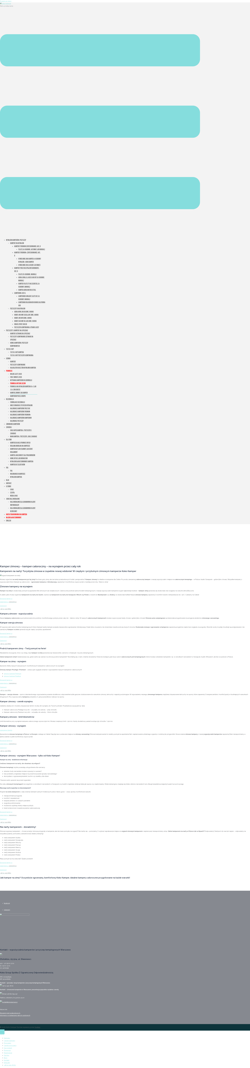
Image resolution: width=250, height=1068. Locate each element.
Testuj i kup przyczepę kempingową (21, 355)
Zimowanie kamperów (13, 424)
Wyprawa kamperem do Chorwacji (21, 380)
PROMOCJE (9, 371)
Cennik (8, 358)
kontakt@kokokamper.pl (9, 1002)
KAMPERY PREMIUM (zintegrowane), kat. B (27, 246)
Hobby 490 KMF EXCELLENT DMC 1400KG (26, 315)
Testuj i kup (10, 349)
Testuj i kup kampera (17, 352)
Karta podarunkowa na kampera (16, 514)
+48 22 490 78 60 (10, 1065)
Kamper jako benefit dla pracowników (22, 455)
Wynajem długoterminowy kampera (21, 461)
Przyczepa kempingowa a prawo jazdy (26, 327)
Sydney (37, 1027)
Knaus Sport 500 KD (20, 324)
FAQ (7, 467)
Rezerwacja (10, 399)
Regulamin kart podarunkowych (10, 1013)
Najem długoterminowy (13, 517)
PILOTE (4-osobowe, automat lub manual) (31, 249)
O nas (12, 489)
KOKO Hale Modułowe (13, 499)
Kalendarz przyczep (17, 421)
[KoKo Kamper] (5, 3)
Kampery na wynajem (17, 243)
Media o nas (14, 496)
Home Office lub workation (19, 458)
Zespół (12, 492)
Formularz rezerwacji (17, 402)
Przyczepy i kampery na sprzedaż (17, 330)
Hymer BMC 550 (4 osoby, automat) (29, 265)
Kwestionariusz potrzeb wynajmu (21, 405)
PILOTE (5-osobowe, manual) (27, 274)
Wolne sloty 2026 (16, 374)
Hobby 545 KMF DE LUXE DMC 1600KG (25, 321)
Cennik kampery (9, 1041)
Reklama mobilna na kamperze (20, 446)
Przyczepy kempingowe (17, 365)
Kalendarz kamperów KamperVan (21, 418)
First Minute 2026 (16, 377)
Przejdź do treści (5, 1)
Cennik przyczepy (10, 1045)
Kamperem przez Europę (18, 396)
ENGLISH (7, 1063)
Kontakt (9, 483)
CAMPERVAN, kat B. (20, 293)
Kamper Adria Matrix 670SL (27, 290)
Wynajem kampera (16, 477)
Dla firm (9, 439)
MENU (2, 1034)
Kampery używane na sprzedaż (20, 333)
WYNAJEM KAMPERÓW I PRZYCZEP (16, 240)
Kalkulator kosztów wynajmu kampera (23, 368)
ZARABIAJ (9, 427)
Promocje (7, 1050)
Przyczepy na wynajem (17, 308)
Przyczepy (7, 1043)
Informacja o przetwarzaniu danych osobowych (15, 1015)
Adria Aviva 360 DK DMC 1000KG (24, 312)
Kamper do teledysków (17, 464)
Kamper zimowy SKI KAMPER (19, 393)
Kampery (13, 361)
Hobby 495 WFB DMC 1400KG (23, 318)
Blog (7, 480)
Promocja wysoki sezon (18, 383)
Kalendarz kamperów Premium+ (20, 415)
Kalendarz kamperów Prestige (20, 408)
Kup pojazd (8, 1048)
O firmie (8, 486)
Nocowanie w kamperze (17, 474)
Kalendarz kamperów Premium (20, 411)
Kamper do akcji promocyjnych (20, 443)
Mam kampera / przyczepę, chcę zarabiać (23, 436)
